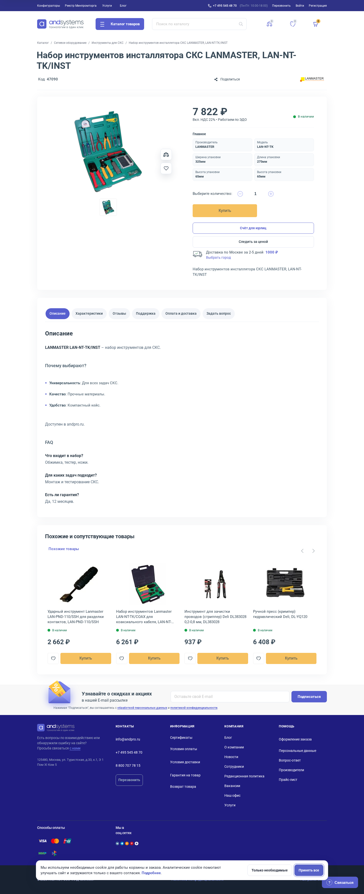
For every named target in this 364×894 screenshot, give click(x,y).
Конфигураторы (48, 5)
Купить (225, 210)
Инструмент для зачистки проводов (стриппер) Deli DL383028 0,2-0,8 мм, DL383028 (215, 616)
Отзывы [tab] (119, 313)
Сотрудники (234, 766)
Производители (291, 770)
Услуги (107, 5)
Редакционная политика (244, 776)
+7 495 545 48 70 (225, 5)
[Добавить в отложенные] (166, 168)
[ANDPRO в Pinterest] (131, 843)
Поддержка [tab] (146, 313)
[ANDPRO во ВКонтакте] (117, 843)
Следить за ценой (253, 242)
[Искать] (241, 24)
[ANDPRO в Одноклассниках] (127, 843)
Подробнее (151, 873)
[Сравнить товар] (166, 154)
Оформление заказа (295, 739)
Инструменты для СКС (108, 43)
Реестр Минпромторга (81, 5)
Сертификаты (181, 738)
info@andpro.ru (128, 739)
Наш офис (232, 795)
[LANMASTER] (312, 79)
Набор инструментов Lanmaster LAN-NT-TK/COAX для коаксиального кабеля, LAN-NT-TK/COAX (144, 617)
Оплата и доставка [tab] (181, 313)
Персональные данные (297, 751)
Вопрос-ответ (290, 760)
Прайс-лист (288, 780)
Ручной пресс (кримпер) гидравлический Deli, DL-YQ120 (280, 614)
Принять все (309, 870)
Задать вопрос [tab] (219, 313)
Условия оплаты (183, 749)
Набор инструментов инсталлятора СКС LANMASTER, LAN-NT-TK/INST (178, 43)
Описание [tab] (58, 313)
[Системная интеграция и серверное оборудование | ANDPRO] (60, 24)
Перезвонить (129, 780)
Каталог (43, 43)
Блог (123, 5)
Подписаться (309, 696)
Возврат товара (183, 787)
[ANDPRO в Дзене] (136, 843)
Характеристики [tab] (89, 313)
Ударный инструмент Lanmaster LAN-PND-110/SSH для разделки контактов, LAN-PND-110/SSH (76, 616)
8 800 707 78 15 (128, 765)
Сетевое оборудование (70, 43)
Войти (300, 5)
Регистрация (318, 5)
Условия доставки (185, 762)
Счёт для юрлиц (253, 228)
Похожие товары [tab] (64, 549)
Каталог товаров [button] (125, 24)
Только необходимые (270, 870)
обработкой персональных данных (142, 708)
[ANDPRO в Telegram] (122, 843)
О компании (234, 747)
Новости (231, 757)
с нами (75, 748)
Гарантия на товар (185, 775)
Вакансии (232, 786)
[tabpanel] (182, 419)
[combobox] (199, 24)
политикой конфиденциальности (193, 708)
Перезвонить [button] (281, 5)
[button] (269, 24)
